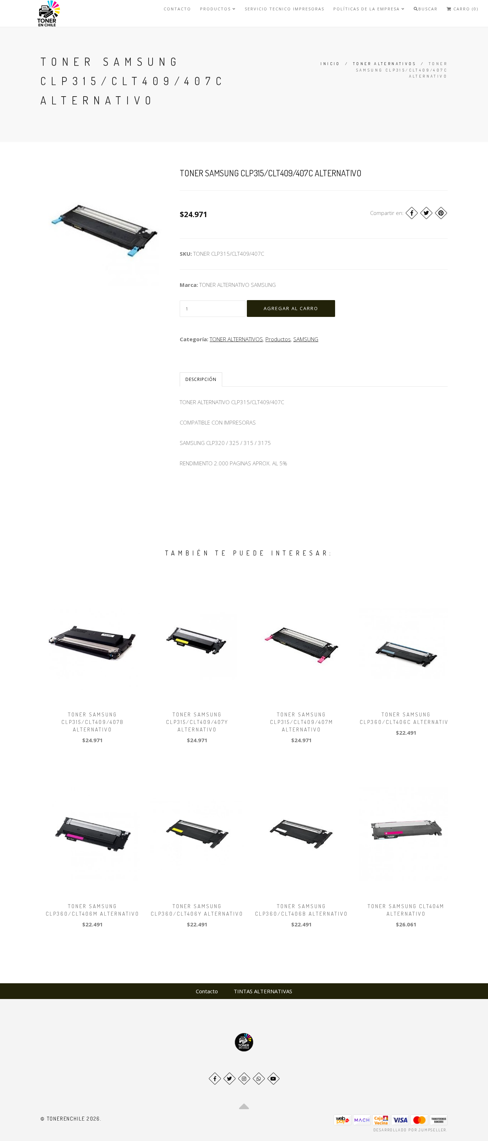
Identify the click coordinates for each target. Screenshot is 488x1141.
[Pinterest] (441, 213)
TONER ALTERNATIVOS (384, 63)
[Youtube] (273, 1078)
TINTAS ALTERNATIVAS (263, 991)
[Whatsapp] (258, 1078)
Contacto (177, 8)
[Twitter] (426, 213)
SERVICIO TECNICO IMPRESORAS (284, 8)
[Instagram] (244, 1078)
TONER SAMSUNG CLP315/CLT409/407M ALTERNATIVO (301, 722)
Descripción (200, 379)
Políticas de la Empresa (367, 8)
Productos (216, 8)
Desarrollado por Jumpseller (410, 1129)
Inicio (330, 63)
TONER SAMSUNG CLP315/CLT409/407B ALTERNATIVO (92, 722)
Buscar (428, 8)
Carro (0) (465, 8)
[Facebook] (411, 213)
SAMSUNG (305, 339)
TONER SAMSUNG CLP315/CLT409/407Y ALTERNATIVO (197, 722)
